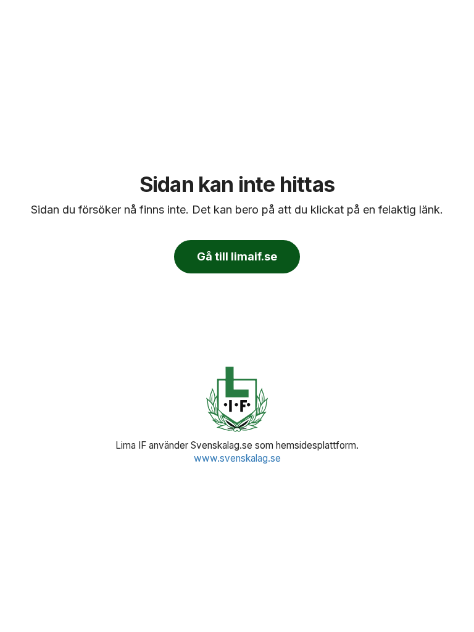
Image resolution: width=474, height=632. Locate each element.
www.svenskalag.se (237, 458)
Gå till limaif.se (237, 256)
